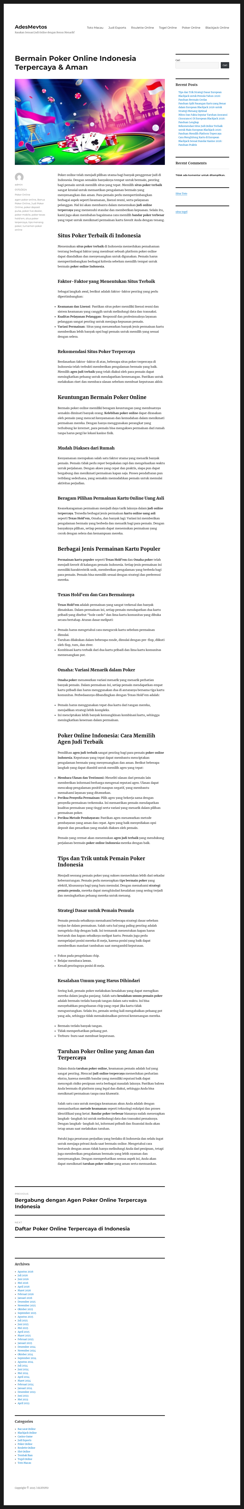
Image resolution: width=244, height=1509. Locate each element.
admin (19, 184)
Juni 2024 (23, 1369)
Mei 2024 (23, 1373)
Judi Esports (117, 27)
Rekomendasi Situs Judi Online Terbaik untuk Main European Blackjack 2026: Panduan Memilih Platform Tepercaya (200, 130)
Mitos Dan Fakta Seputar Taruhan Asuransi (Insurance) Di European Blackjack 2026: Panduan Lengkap (202, 118)
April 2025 (23, 1331)
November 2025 (27, 1305)
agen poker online (25, 199)
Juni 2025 (23, 1324)
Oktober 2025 (25, 1309)
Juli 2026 (23, 1275)
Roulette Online (142, 27)
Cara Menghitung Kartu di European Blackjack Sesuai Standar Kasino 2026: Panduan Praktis (200, 141)
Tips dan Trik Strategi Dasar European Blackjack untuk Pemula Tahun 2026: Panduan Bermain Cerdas (200, 96)
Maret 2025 (24, 1335)
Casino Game (25, 1436)
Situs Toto (181, 193)
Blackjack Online (217, 27)
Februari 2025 (26, 1339)
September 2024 (27, 1358)
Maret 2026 (24, 1290)
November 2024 (27, 1350)
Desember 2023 (26, 1392)
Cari (178, 60)
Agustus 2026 (25, 1271)
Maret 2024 (24, 1380)
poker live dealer (32, 210)
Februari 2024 (26, 1384)
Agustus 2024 (25, 1361)
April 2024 (23, 1376)
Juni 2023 (23, 1395)
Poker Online (191, 27)
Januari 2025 (25, 1343)
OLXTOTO (42, 1487)
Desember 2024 (27, 1346)
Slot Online (24, 1451)
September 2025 (27, 1313)
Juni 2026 (23, 1279)
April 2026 (24, 1286)
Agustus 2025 (25, 1316)
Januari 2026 (25, 1298)
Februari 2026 (26, 1294)
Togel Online (168, 27)
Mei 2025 (23, 1328)
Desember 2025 (27, 1301)
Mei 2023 (23, 1399)
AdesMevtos (31, 27)
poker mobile (23, 214)
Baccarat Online (27, 1429)
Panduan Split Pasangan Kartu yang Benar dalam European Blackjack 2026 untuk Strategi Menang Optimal (202, 107)
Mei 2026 (23, 1283)
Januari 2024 (25, 1388)
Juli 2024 (23, 1365)
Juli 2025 (23, 1320)
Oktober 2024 (25, 1354)
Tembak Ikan (25, 1455)
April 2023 (23, 1403)
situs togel (181, 211)
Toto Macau (95, 27)
